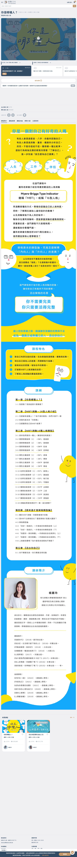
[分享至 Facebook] (8, 115)
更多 (73, 86)
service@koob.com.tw (7, 842)
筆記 (4, 74)
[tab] (4, 121)
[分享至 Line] (13, 115)
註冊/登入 (69, 2)
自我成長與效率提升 (41, 723)
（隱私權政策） (45, 855)
